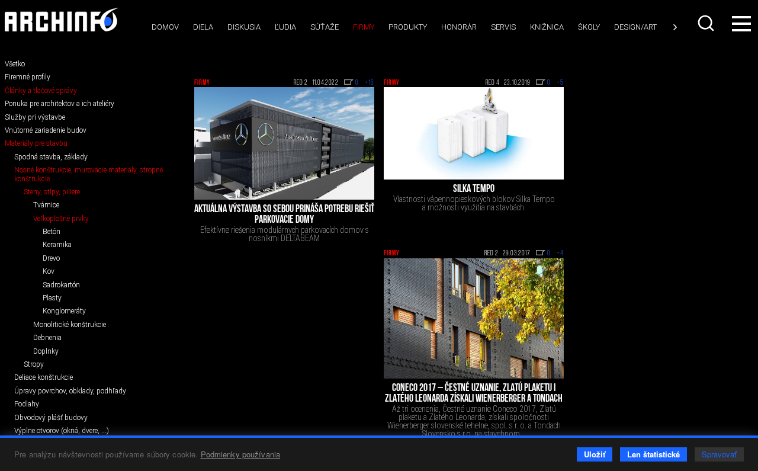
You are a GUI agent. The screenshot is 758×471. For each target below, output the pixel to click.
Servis (503, 27)
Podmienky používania (241, 454)
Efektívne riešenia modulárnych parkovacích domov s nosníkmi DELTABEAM (284, 234)
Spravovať (719, 454)
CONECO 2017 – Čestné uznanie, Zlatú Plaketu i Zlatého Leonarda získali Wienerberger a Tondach (474, 394)
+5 (560, 82)
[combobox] (707, 23)
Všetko (15, 64)
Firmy (363, 27)
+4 (560, 253)
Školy (589, 27)
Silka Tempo (473, 189)
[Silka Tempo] (474, 133)
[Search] (707, 23)
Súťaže (324, 27)
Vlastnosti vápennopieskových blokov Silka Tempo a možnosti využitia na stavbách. (474, 203)
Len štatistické (653, 454)
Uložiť (594, 454)
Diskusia (244, 27)
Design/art (635, 27)
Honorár (459, 27)
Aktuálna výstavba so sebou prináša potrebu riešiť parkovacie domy (284, 215)
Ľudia (285, 27)
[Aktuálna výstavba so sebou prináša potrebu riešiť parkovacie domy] (284, 143)
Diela (203, 27)
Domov (165, 27)
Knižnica (547, 27)
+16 (369, 82)
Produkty (407, 27)
